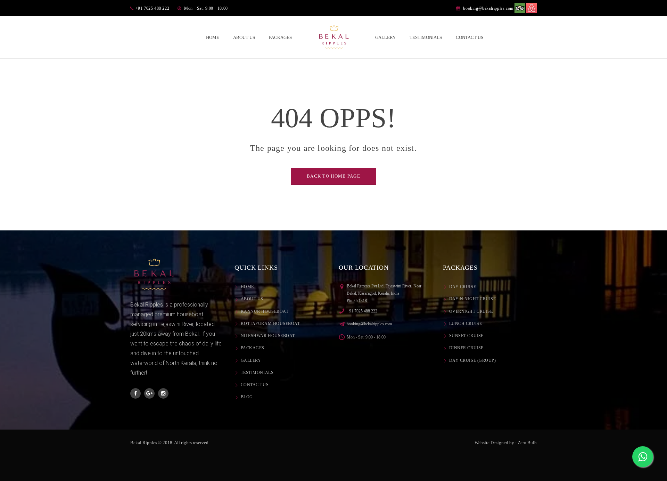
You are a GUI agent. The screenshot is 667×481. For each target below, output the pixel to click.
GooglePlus (149, 393)
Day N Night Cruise (472, 298)
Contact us (255, 384)
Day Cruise (462, 286)
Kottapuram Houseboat (270, 323)
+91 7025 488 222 (362, 311)
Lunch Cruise (465, 323)
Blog (247, 396)
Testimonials (257, 372)
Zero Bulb (527, 442)
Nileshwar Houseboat (268, 335)
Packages (252, 347)
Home (247, 286)
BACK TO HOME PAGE (333, 176)
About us (252, 298)
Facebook (135, 393)
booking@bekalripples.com (488, 8)
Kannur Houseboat (264, 311)
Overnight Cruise (471, 311)
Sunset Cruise (466, 335)
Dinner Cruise (466, 347)
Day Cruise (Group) (472, 360)
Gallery (251, 360)
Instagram (163, 393)
